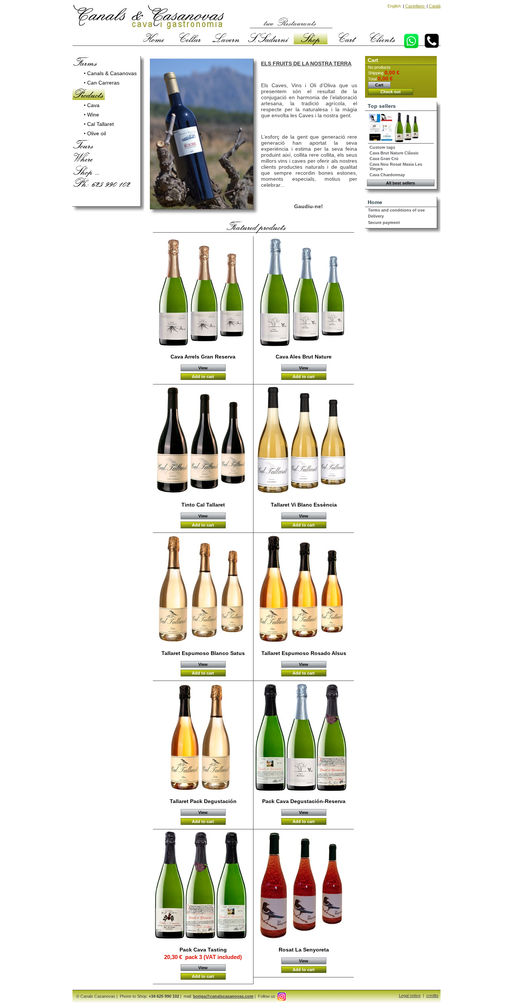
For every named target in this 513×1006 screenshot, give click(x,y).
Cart (347, 38)
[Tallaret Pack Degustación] (203, 737)
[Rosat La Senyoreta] (304, 886)
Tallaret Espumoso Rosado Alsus (303, 653)
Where (83, 158)
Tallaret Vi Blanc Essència (304, 505)
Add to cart (203, 376)
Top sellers (382, 106)
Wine (93, 115)
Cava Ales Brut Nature (304, 357)
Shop (310, 38)
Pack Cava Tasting (203, 950)
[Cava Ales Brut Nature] (304, 293)
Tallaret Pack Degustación (203, 801)
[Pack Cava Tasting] (203, 886)
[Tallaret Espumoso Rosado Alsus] (304, 589)
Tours (83, 145)
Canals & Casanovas (112, 73)
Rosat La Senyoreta (304, 950)
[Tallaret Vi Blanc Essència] (304, 441)
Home (154, 38)
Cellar (190, 38)
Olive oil (96, 133)
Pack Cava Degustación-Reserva (304, 801)
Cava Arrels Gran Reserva (202, 357)
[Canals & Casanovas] (148, 18)
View (203, 368)
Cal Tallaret (100, 124)
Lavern (226, 38)
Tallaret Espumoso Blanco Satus (203, 653)
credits (432, 995)
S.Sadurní (268, 38)
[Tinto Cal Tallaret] (203, 441)
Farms (85, 62)
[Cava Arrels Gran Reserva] (203, 293)
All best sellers (400, 183)
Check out (390, 91)
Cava (93, 105)
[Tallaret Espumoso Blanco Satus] (203, 589)
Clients (383, 38)
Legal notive (410, 995)
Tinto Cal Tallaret (203, 505)
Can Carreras (103, 83)
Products (88, 94)
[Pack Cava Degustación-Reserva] (304, 737)
